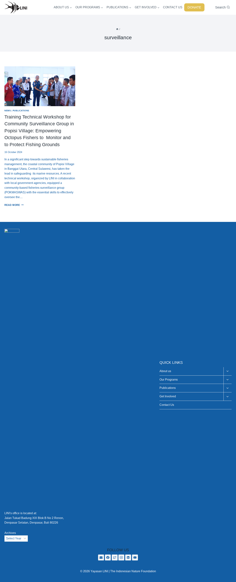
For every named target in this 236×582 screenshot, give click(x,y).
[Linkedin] (128, 557)
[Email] (101, 557)
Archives (10, 532)
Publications (21, 110)
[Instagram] (121, 557)
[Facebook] (108, 557)
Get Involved (167, 396)
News (7, 110)
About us (165, 371)
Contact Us (166, 404)
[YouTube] (135, 557)
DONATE (194, 7)
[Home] (117, 29)
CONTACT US (172, 7)
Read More (14, 205)
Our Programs (168, 379)
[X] (115, 557)
